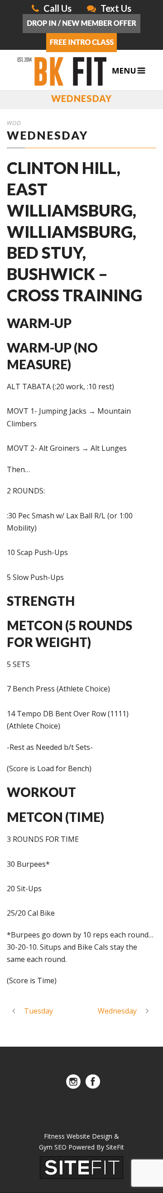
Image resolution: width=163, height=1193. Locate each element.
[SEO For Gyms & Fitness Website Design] (81, 1167)
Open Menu (128, 71)
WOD (14, 123)
